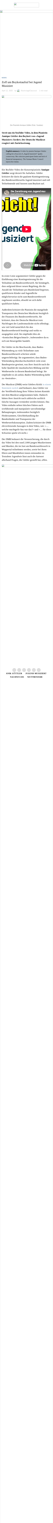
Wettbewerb (34, 677)
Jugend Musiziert (35, 673)
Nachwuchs (17, 677)
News (4, 78)
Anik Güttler (14, 673)
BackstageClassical (29, 91)
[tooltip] (14, 670)
